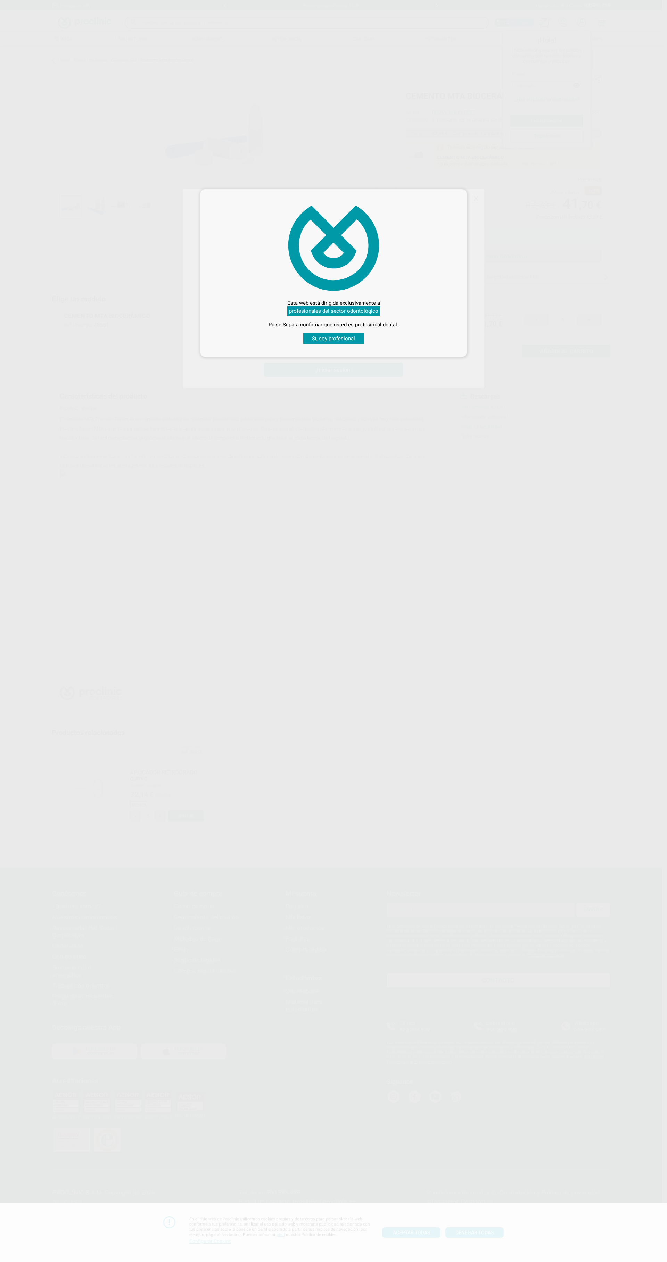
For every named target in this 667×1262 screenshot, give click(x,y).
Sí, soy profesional (333, 338)
